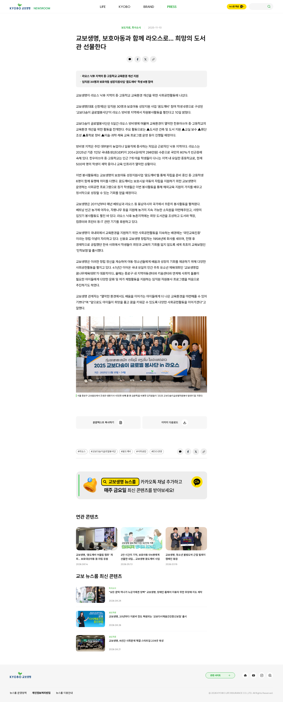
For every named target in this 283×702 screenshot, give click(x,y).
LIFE (103, 7)
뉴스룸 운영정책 (18, 692)
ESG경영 (157, 451)
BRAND (148, 7)
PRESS (172, 7)
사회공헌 (142, 451)
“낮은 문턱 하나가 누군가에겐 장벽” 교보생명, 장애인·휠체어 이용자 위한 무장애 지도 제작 (155, 592)
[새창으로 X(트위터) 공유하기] (145, 59)
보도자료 (126, 27)
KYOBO (124, 7)
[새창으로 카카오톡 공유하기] (129, 59)
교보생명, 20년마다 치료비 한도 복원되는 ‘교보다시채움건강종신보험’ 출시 (148, 616)
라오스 (82, 451)
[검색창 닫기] (261, 6)
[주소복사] (153, 59)
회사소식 (136, 27)
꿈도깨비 (127, 451)
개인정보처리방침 (41, 692)
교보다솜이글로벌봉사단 (104, 451)
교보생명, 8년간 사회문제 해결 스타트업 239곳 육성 (136, 640)
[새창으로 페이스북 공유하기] (137, 59)
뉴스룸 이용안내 (64, 692)
